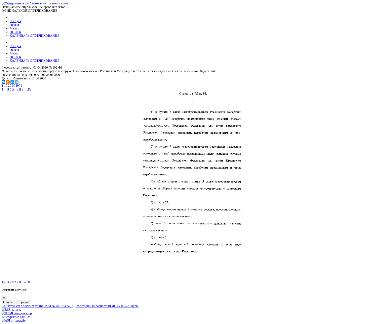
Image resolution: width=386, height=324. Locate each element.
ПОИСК (15, 32)
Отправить (22, 302)
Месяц (14, 28)
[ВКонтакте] (3, 82)
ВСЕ (19, 85)
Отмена (7, 302)
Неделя (15, 24)
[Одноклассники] (8, 82)
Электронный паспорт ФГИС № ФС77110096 (107, 306)
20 (9, 85)
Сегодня (15, 21)
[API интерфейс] (14, 320)
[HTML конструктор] (17, 313)
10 (5, 85)
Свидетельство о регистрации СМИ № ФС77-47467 (37, 306)
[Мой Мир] (12, 82)
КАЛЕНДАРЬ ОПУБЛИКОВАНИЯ (35, 35)
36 (29, 89)
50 (13, 85)
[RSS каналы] (12, 309)
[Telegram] (16, 82)
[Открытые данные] (16, 317)
